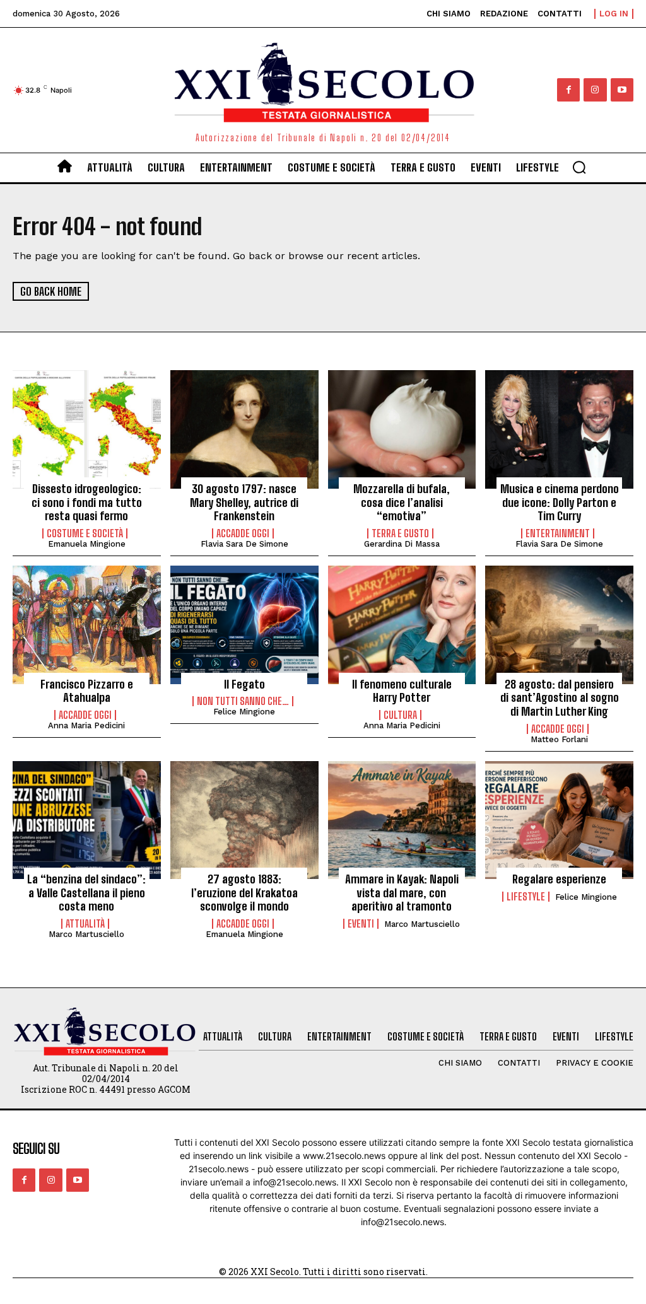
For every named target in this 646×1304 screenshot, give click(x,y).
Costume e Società (85, 533)
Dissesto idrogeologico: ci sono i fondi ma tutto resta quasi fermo (87, 502)
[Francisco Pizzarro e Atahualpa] (87, 625)
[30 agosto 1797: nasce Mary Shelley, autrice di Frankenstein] (244, 429)
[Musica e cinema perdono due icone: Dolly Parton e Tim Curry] (559, 429)
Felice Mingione (244, 711)
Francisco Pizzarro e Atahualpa (86, 691)
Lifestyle (526, 897)
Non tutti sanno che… (243, 701)
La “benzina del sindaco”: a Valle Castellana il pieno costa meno (86, 892)
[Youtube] (622, 89)
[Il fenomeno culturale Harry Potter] (402, 625)
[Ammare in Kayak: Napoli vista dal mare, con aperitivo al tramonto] (402, 820)
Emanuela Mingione (87, 544)
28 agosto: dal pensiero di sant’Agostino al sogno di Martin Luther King (559, 697)
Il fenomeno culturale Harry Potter (402, 691)
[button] (579, 167)
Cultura (400, 715)
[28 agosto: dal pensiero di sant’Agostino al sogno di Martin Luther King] (559, 625)
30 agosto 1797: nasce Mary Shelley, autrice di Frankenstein (244, 502)
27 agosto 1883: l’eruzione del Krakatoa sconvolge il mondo (244, 892)
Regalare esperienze (559, 879)
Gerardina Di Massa (402, 544)
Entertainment (558, 533)
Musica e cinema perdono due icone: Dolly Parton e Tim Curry (559, 502)
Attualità (85, 924)
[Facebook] (568, 89)
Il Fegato (244, 684)
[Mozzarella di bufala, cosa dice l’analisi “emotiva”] (402, 429)
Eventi (361, 924)
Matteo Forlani (559, 739)
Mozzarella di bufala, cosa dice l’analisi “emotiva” (401, 502)
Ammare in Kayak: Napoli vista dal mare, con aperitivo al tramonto (402, 892)
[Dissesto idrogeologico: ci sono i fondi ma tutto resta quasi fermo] (87, 429)
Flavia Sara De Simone (244, 544)
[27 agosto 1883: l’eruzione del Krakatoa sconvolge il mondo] (244, 820)
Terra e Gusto (400, 533)
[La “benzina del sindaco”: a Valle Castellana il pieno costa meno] (87, 820)
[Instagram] (595, 89)
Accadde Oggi (242, 533)
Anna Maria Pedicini (86, 725)
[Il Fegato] (244, 625)
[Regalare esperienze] (559, 820)
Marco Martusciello (86, 934)
